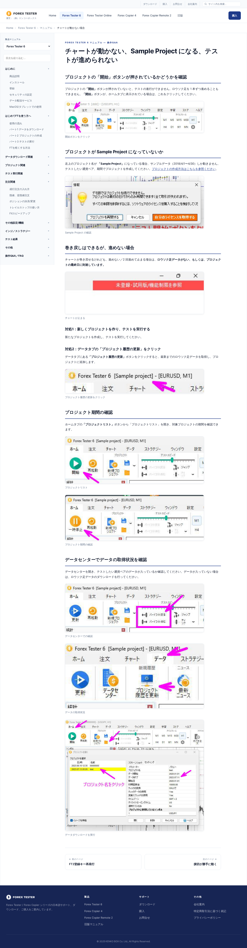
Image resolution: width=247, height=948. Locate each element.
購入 (165, 4)
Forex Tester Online (99, 15)
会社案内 (192, 4)
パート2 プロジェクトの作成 (25, 135)
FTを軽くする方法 (19, 147)
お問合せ (177, 4)
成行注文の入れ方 (19, 189)
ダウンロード (150, 4)
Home (52, 15)
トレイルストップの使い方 (24, 207)
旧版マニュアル (93, 924)
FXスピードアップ (19, 213)
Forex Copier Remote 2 (156, 15)
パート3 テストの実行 (21, 141)
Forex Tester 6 (71, 15)
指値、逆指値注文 (19, 195)
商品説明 (14, 76)
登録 (11, 88)
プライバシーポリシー (207, 917)
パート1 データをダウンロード (26, 129)
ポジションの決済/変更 (22, 201)
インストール (17, 82)
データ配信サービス (20, 100)
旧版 (180, 15)
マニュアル (46, 27)
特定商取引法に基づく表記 (210, 911)
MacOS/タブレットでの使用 (25, 106)
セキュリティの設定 (20, 94)
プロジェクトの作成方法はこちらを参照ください (184, 169)
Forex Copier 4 (127, 15)
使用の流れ (15, 123)
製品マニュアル (13, 39)
